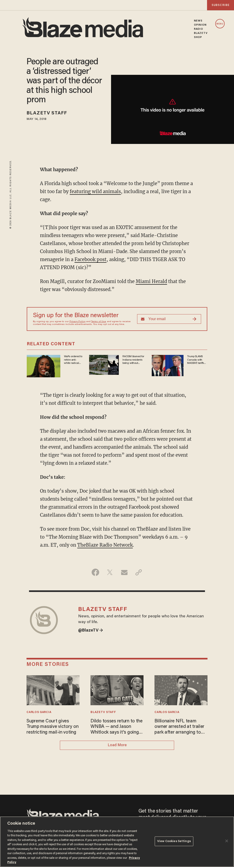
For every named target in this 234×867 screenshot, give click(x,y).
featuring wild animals (95, 191)
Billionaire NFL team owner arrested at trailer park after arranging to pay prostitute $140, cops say (179, 727)
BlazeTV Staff (47, 113)
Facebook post (90, 259)
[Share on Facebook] (95, 572)
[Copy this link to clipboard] (138, 572)
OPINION (200, 25)
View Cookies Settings (174, 841)
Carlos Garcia (39, 712)
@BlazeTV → (90, 631)
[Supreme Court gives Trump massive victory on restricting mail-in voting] (53, 689)
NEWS (198, 20)
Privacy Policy (77, 322)
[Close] (227, 841)
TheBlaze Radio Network (105, 545)
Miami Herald (151, 281)
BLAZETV (200, 33)
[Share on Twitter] (110, 572)
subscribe (220, 5)
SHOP (198, 37)
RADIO (198, 29)
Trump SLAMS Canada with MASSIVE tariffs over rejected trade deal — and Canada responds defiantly (197, 360)
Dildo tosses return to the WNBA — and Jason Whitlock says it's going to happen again (116, 727)
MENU (219, 24)
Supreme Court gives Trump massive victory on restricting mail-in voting (52, 727)
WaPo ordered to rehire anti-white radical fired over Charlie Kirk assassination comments (73, 360)
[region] (117, 841)
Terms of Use (98, 322)
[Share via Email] (124, 572)
